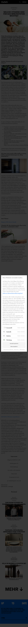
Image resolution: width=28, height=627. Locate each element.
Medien (8, 336)
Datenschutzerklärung (8, 349)
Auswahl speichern (14, 343)
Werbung (9, 340)
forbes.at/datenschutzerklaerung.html (12, 293)
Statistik (8, 332)
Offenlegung (22, 349)
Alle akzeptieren (14, 346)
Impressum (16, 349)
